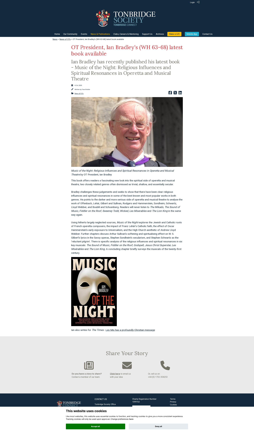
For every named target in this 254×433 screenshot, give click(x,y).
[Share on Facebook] (170, 93)
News (55, 39)
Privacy (173, 402)
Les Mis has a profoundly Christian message (130, 330)
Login (192, 2)
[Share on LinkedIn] (180, 93)
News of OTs (65, 39)
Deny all (158, 426)
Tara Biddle (86, 89)
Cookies (173, 405)
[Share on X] (175, 93)
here (131, 419)
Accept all (95, 426)
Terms (172, 399)
